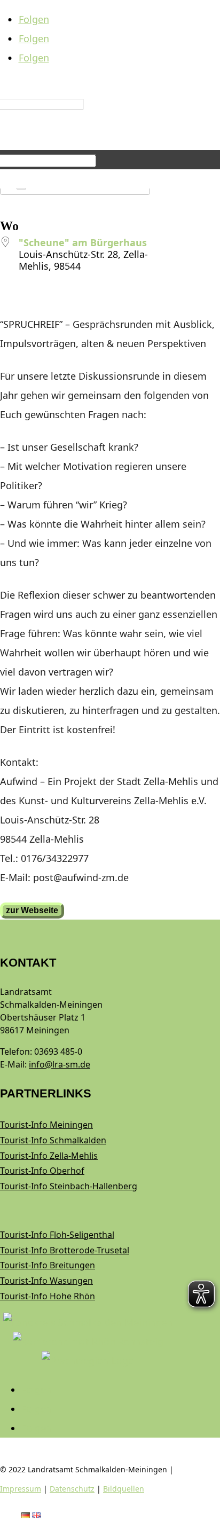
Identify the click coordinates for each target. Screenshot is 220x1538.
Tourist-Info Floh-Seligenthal (57, 1235)
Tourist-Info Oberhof (42, 1170)
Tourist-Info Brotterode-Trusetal (64, 1250)
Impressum (20, 1489)
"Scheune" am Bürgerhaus (83, 242)
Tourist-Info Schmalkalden (53, 1140)
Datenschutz (72, 1489)
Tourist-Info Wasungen (46, 1280)
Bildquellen (123, 1489)
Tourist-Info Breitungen (47, 1265)
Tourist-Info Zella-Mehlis (49, 1156)
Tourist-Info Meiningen (46, 1125)
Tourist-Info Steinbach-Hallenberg (68, 1186)
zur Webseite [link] (32, 910)
